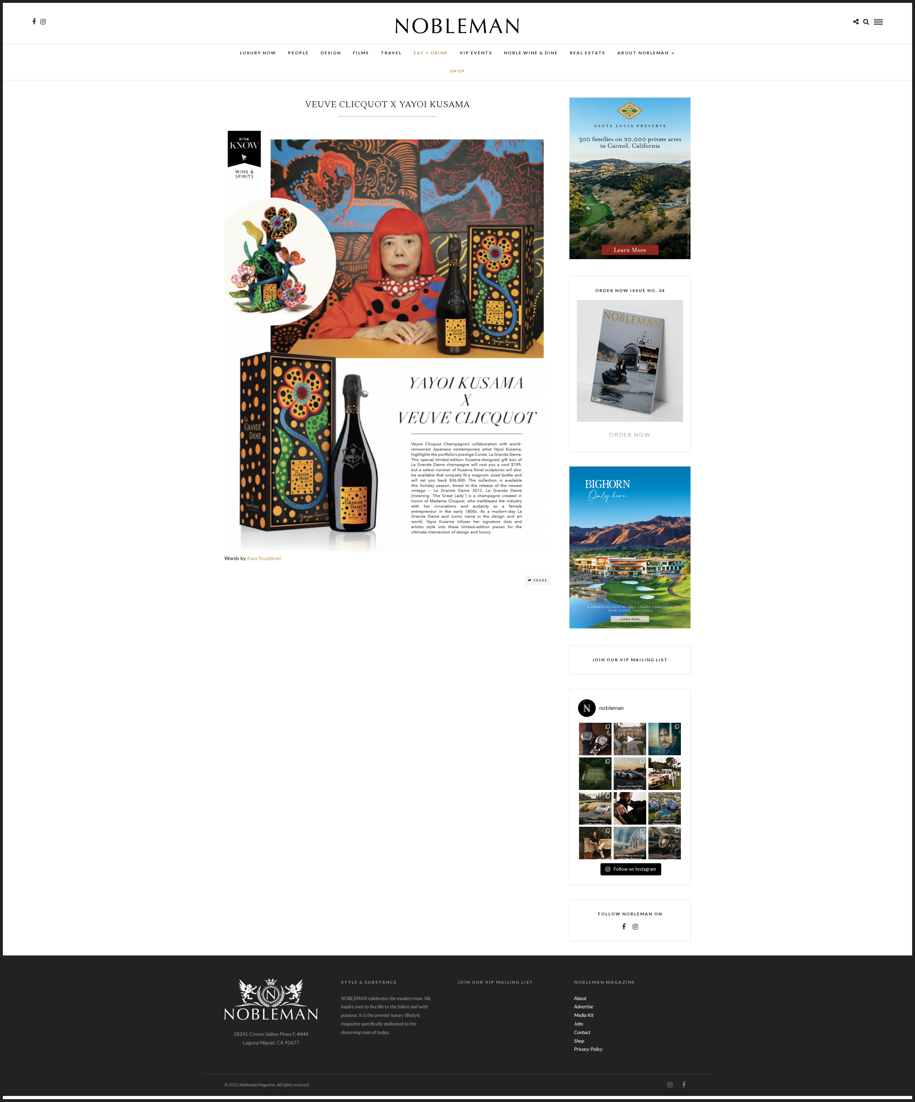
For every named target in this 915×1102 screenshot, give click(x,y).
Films (361, 52)
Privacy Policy (588, 1049)
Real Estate (587, 52)
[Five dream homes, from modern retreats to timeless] (630, 739)
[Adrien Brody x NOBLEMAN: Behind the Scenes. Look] (630, 808)
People (298, 52)
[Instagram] (43, 22)
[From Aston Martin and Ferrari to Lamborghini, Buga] (630, 773)
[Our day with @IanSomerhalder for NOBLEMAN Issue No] (664, 739)
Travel (391, 52)
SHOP (457, 71)
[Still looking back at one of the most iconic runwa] (630, 843)
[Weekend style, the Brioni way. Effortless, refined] (595, 843)
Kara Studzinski (264, 558)
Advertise (583, 1006)
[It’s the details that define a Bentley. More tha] (664, 843)
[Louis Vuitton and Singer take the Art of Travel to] (595, 808)
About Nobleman (643, 52)
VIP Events (476, 52)
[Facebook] (623, 927)
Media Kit (584, 1015)
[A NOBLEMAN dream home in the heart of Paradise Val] (664, 808)
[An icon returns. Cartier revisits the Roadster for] (595, 739)
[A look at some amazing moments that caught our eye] (664, 773)
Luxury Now (258, 52)
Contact (582, 1032)
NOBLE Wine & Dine (531, 52)
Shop (579, 1041)
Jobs (578, 1024)
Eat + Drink (431, 52)
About (580, 998)
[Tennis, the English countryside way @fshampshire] (595, 773)
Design (331, 52)
